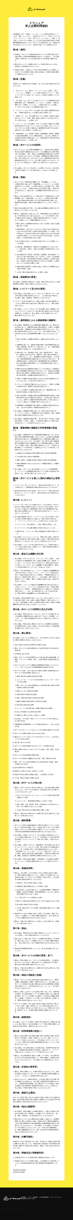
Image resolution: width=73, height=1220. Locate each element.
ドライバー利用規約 (32, 1197)
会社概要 (23, 1197)
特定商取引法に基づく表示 (28, 1198)
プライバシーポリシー (56, 1197)
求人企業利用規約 (44, 1197)
